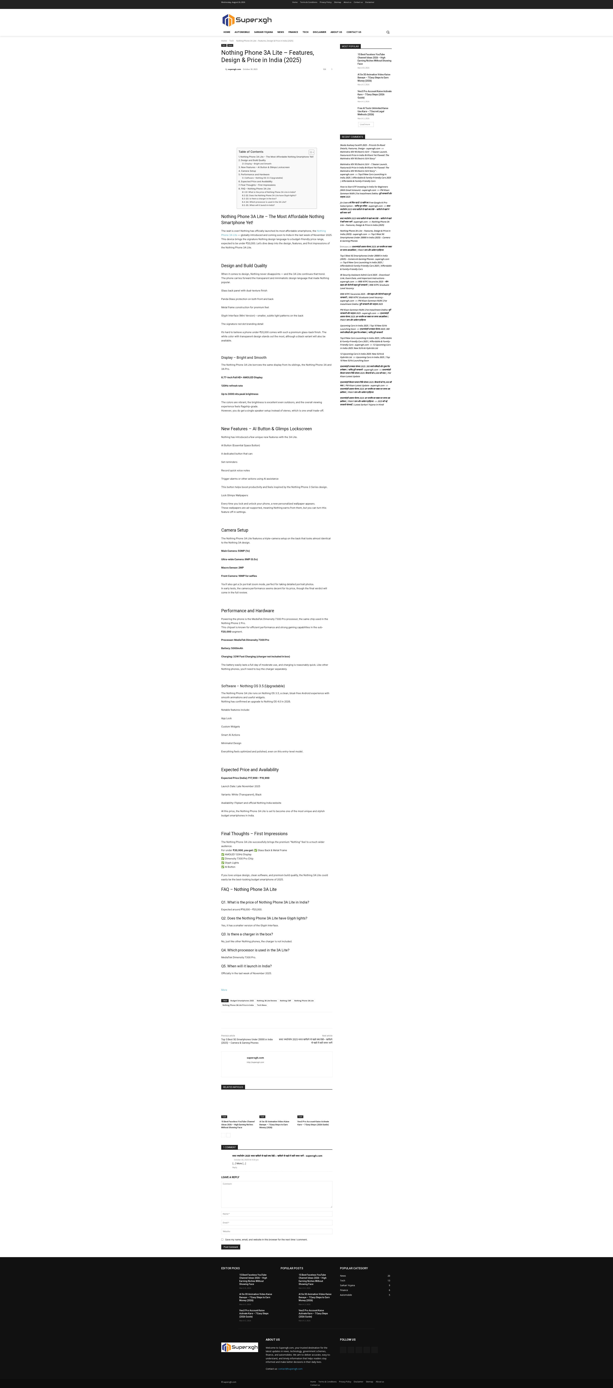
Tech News (262, 1005)
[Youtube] (390, 7)
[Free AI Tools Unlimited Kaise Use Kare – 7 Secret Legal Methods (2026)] (348, 112)
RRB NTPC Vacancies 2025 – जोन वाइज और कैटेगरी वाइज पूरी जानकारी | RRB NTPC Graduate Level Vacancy (364, 285)
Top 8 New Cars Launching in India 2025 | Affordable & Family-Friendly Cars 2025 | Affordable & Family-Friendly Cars (365, 177)
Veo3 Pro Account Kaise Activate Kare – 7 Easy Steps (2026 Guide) (375, 94)
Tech (231, 40)
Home (224, 40)
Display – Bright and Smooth (258, 163)
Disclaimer (358, 1381)
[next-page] (228, 1135)
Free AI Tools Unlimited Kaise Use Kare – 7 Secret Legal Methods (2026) (373, 111)
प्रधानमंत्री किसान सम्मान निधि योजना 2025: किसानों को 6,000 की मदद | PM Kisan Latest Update (365, 373)
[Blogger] (343, 1350)
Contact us (315, 1385)
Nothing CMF (285, 1000)
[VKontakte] (374, 1350)
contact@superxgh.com (290, 1368)
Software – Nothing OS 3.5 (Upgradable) (264, 178)
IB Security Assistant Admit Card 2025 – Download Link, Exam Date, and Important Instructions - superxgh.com (364, 278)
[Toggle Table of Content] (310, 152)
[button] (388, 32)
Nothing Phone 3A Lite (304, 1000)
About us (380, 1381)
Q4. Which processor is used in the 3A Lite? (266, 202)
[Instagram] (376, 7)
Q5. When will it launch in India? (260, 205)
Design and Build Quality (253, 160)
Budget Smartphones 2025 (242, 1000)
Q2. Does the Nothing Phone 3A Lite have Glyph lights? (271, 195)
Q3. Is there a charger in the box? (261, 198)
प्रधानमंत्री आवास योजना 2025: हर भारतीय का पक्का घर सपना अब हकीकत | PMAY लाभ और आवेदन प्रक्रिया (364, 316)
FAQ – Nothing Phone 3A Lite (256, 188)
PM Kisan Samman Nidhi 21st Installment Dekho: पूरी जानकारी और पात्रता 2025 (366, 193)
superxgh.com (234, 69)
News (230, 45)
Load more (365, 124)
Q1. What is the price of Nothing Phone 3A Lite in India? (270, 192)
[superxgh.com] (223, 69)
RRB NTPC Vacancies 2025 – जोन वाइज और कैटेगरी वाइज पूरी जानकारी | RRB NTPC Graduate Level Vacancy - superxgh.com (365, 297)
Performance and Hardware (255, 174)
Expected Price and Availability (256, 181)
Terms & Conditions (327, 1381)
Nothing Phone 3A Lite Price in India (238, 1005)
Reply (234, 1167)
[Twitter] (381, 7)
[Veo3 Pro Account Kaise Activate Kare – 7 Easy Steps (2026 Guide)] (314, 1106)
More (224, 989)
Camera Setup (248, 171)
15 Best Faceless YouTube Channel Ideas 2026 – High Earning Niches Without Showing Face (238, 1124)
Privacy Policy (345, 1381)
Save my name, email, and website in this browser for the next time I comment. (266, 1239)
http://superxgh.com (255, 1062)
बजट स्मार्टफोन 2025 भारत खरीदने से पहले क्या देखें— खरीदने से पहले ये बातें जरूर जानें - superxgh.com (277, 1155)
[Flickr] (359, 1350)
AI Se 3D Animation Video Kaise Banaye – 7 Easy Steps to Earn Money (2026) (274, 1124)
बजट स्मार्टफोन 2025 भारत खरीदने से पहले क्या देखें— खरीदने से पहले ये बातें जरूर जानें (365, 209)
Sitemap (369, 1381)
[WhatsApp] (266, 77)
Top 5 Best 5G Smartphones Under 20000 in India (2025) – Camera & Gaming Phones (365, 237)
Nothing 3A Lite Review (267, 1000)
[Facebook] (372, 7)
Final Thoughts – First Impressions (258, 185)
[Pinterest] (259, 77)
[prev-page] (223, 1135)
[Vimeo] (385, 7)
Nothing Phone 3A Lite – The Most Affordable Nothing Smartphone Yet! (277, 156)
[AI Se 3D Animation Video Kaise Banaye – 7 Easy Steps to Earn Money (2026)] (276, 1106)
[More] (273, 77)
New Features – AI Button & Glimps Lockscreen (265, 167)
